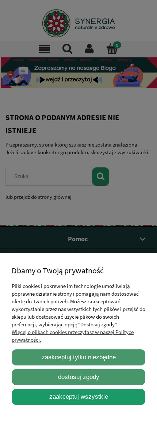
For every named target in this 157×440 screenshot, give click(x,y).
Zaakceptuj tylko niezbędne (79, 357)
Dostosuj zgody (78, 376)
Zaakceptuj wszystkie (78, 396)
